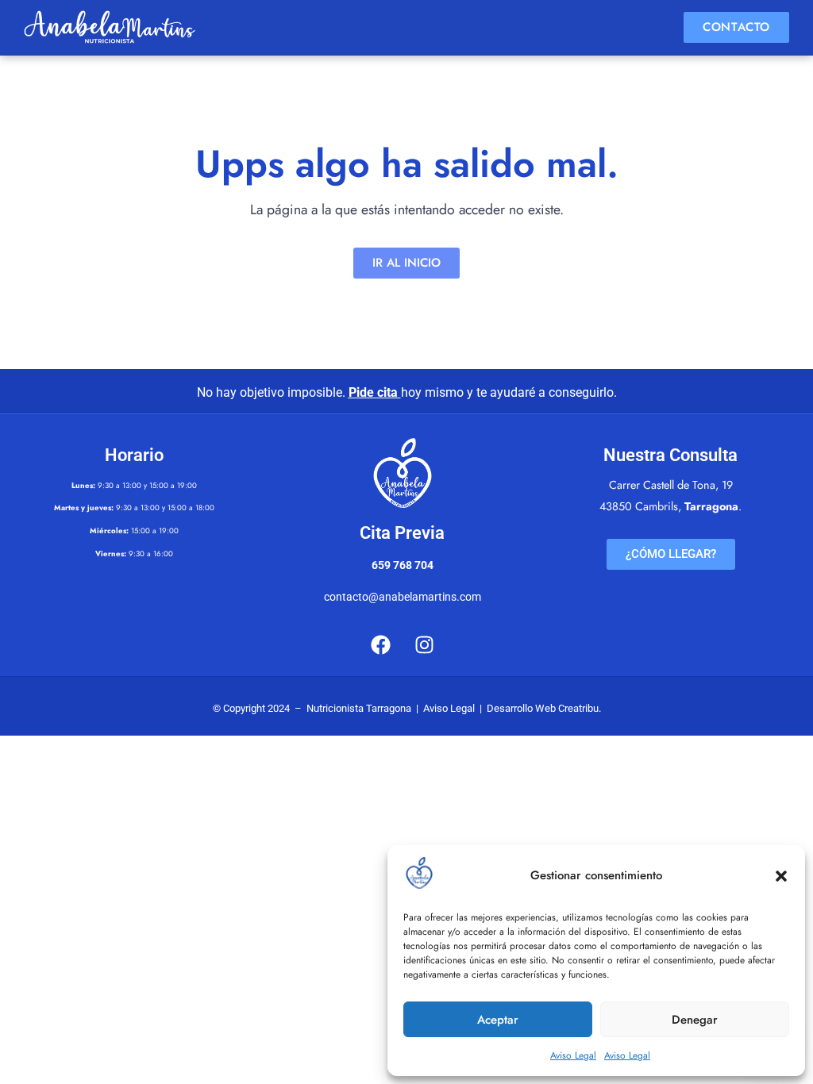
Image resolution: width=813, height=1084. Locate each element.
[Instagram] (424, 644)
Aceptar (497, 1019)
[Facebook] (380, 644)
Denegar (695, 1019)
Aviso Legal (573, 1055)
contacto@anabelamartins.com (402, 597)
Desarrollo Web (521, 708)
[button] (781, 876)
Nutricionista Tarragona (358, 708)
